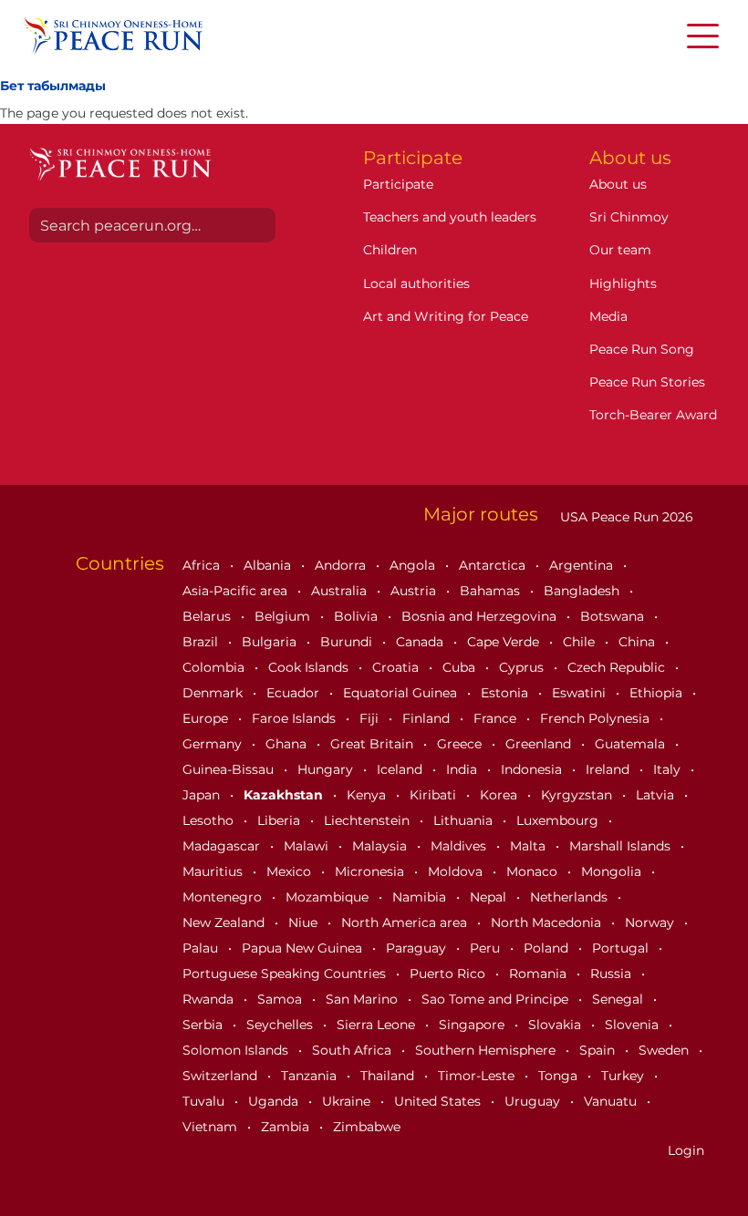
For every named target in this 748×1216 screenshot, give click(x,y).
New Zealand (225, 922)
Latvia (657, 795)
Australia (340, 590)
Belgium (284, 616)
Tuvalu (205, 1101)
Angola (414, 565)
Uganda (275, 1101)
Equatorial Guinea (402, 693)
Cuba (460, 667)
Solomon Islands (237, 1050)
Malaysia (381, 846)
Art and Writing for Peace (445, 316)
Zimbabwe (366, 1126)
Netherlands (570, 897)
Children (390, 250)
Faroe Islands (295, 718)
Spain (598, 1050)
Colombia (215, 667)
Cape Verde (505, 642)
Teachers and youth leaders (449, 217)
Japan (202, 795)
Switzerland (221, 1075)
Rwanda (209, 999)
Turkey (624, 1075)
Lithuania (464, 820)
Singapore (473, 1024)
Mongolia (613, 871)
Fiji (370, 718)
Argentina (583, 565)
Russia (612, 973)
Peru (487, 948)
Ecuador (294, 693)
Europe (207, 718)
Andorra (342, 565)
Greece (461, 744)
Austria (415, 590)
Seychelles (281, 1024)
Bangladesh (583, 590)
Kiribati (435, 795)
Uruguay (534, 1101)
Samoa (281, 999)
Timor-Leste (478, 1075)
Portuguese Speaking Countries (286, 973)
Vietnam (211, 1126)
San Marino (363, 999)
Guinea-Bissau (229, 769)
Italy (668, 769)
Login (686, 1150)
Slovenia (633, 1024)
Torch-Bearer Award (653, 415)
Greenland (540, 744)
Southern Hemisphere (487, 1050)
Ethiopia (657, 693)
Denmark (214, 693)
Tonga (559, 1075)
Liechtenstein (368, 820)
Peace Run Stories (647, 382)
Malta (529, 846)
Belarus (208, 616)
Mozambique (329, 897)
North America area (406, 922)
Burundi (348, 642)
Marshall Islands (621, 846)
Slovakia (556, 1024)
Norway (651, 922)
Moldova (457, 871)
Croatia (397, 667)
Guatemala (632, 744)
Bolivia (357, 616)
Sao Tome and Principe (496, 999)
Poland (548, 948)
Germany (213, 744)
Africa (202, 565)
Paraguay (418, 948)
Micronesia (371, 871)
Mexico (290, 871)
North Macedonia (548, 922)
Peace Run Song (641, 349)
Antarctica (494, 565)
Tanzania (310, 1075)
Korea (500, 795)
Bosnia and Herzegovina (480, 616)
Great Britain (373, 744)
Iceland (401, 769)
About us (618, 184)
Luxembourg (559, 820)
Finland (427, 718)
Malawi (308, 846)
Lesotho (209, 820)
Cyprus (523, 667)
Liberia (280, 820)
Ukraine (348, 1101)
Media (608, 316)
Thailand (389, 1075)
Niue (304, 922)
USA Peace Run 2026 (624, 517)
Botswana (614, 616)
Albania (269, 565)
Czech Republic (618, 667)
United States (439, 1101)
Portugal (622, 948)
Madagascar (223, 846)
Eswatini (580, 693)
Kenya (368, 795)
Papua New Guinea (304, 948)
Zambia (287, 1126)
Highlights (623, 283)
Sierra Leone (378, 1024)
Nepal (490, 897)
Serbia (204, 1024)
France (496, 718)
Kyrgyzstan (578, 795)
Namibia (421, 897)
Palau (202, 948)
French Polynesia (596, 718)
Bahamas (492, 590)
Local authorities (416, 283)
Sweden (665, 1050)
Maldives (460, 846)
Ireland (609, 769)
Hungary (327, 769)
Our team (620, 250)
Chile (580, 642)
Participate (398, 184)
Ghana (287, 744)
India (463, 769)
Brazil (202, 642)
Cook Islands (310, 667)
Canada (421, 642)
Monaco (533, 871)
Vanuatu (612, 1101)
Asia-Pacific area (236, 590)
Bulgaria (271, 642)
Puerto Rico (449, 973)
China (638, 642)
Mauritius (214, 871)
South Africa (353, 1050)
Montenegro (223, 897)
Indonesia (533, 769)
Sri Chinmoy (629, 217)
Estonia (506, 693)
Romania (539, 973)
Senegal (619, 999)
